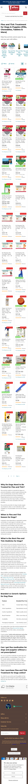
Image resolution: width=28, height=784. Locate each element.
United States (13, 753)
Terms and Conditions (23, 743)
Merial (3, 370)
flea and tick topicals (18, 628)
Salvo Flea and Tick (9, 579)
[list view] (25, 63)
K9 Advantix (4, 85)
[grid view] (22, 63)
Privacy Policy (14, 744)
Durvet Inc (18, 432)
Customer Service (6, 722)
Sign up (22, 733)
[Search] (25, 13)
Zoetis (17, 201)
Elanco (17, 84)
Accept (13, 773)
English (13, 749)
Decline (13, 776)
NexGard (17, 312)
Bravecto (3, 431)
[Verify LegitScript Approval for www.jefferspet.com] (8, 706)
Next (17, 476)
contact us (3, 681)
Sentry (3, 400)
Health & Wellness (10, 20)
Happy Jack (4, 315)
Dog (5, 20)
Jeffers (17, 398)
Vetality (3, 200)
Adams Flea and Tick (8, 577)
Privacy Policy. (12, 769)
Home (2, 20)
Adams (17, 284)
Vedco (3, 342)
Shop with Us (5, 718)
